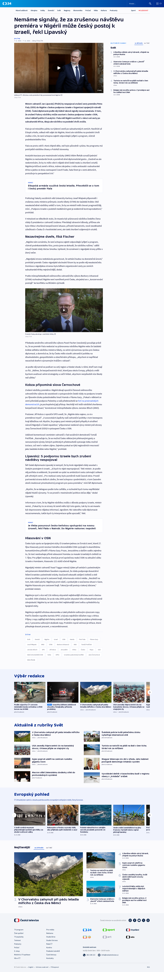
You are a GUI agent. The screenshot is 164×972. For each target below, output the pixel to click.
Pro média (50, 929)
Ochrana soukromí (42, 967)
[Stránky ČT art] (107, 937)
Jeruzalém (64, 650)
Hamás (72, 639)
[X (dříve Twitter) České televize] (143, 920)
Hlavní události (22, 10)
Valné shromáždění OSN (35, 655)
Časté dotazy (51, 954)
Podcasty (113, 10)
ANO (75, 644)
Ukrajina (34, 10)
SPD (43, 650)
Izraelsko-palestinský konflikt (74, 655)
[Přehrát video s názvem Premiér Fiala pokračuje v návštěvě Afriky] (64, 310)
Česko (83, 650)
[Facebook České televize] (134, 920)
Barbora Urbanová (63, 644)
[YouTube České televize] (139, 920)
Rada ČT (49, 944)
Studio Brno (50, 937)
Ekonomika (77, 10)
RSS (148, 967)
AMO (42, 644)
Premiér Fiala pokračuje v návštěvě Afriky (39, 334)
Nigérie (47, 639)
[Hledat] (150, 3)
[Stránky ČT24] (87, 930)
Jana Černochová (94, 655)
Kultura (104, 10)
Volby (42, 10)
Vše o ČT (17, 958)
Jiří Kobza (52, 650)
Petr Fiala (82, 639)
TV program (18, 929)
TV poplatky (18, 937)
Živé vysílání (18, 933)
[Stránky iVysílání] (132, 930)
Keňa (49, 655)
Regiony (67, 10)
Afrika (74, 650)
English (30, 967)
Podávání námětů (53, 951)
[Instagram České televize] (130, 920)
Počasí (88, 10)
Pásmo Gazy (94, 639)
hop (18, 38)
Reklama (49, 933)
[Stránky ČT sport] (109, 930)
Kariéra (49, 947)
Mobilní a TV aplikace (22, 954)
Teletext (17, 940)
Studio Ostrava (52, 940)
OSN (63, 639)
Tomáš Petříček (86, 644)
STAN (50, 644)
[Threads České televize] (148, 920)
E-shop (17, 951)
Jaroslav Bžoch (32, 650)
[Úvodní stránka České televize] (26, 920)
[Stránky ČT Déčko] (87, 937)
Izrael (56, 639)
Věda (96, 10)
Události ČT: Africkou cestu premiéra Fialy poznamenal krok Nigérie (37, 95)
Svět (59, 10)
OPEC (57, 655)
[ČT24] (7, 3)
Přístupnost (55, 967)
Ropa (91, 650)
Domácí (51, 10)
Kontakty (50, 958)
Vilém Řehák (31, 660)
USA (99, 650)
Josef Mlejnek (31, 644)
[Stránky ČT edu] (130, 937)
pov (15, 38)
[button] (58, 68)
